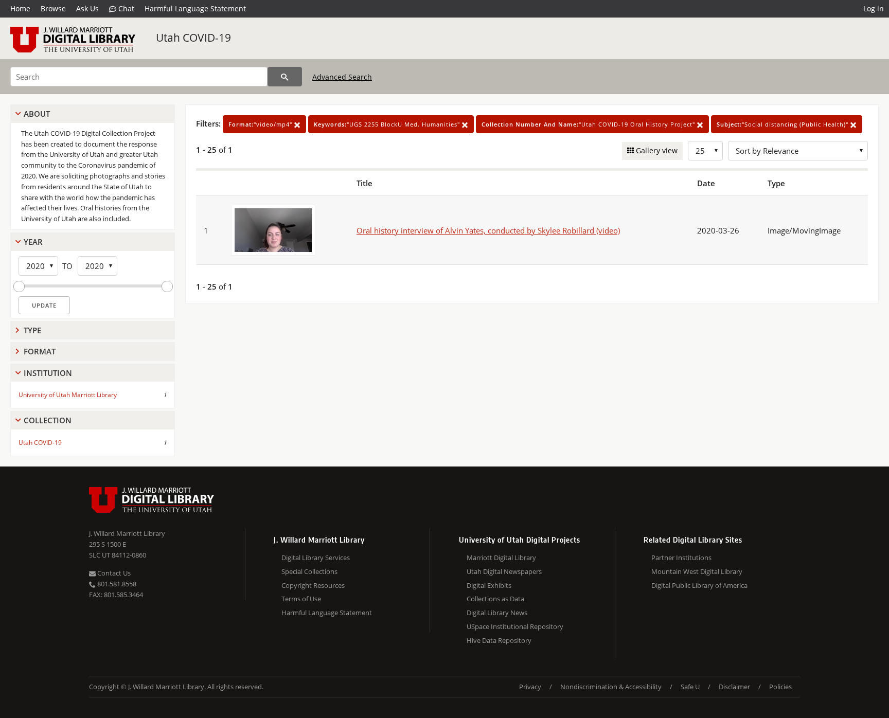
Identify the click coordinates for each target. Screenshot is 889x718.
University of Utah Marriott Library (68, 394)
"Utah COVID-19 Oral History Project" (589, 124)
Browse (53, 8)
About (37, 114)
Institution (48, 373)
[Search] (285, 76)
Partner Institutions (681, 557)
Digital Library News (497, 612)
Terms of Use (301, 598)
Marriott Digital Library (501, 557)
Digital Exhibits (489, 585)
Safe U (690, 686)
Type (32, 330)
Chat (125, 8)
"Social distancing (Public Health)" (783, 124)
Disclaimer (734, 686)
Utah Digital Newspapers (504, 571)
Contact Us (113, 573)
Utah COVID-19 (193, 37)
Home (20, 8)
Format (40, 351)
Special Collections (309, 571)
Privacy (530, 686)
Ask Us (87, 8)
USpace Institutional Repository (515, 626)
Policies (780, 686)
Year (33, 242)
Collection (48, 420)
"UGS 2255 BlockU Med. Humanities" (388, 124)
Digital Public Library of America (699, 585)
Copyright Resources (313, 585)
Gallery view (656, 150)
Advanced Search (342, 77)
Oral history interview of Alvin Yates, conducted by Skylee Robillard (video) (488, 230)
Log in (873, 8)
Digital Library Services (315, 557)
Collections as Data (495, 598)
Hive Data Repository (499, 640)
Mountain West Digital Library (696, 571)
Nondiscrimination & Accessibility (611, 686)
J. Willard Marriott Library (127, 533)
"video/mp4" (261, 124)
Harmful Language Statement (195, 8)
